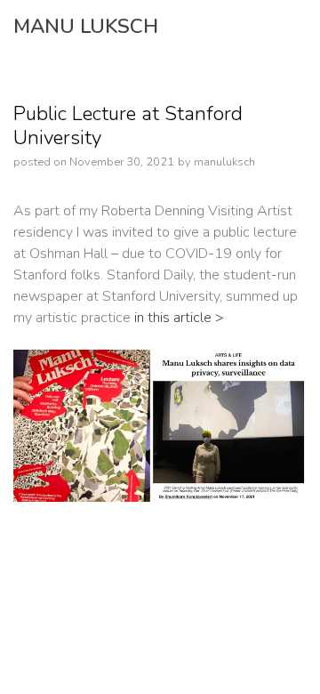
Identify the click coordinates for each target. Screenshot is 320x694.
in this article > (177, 317)
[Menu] (260, 26)
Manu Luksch (85, 26)
